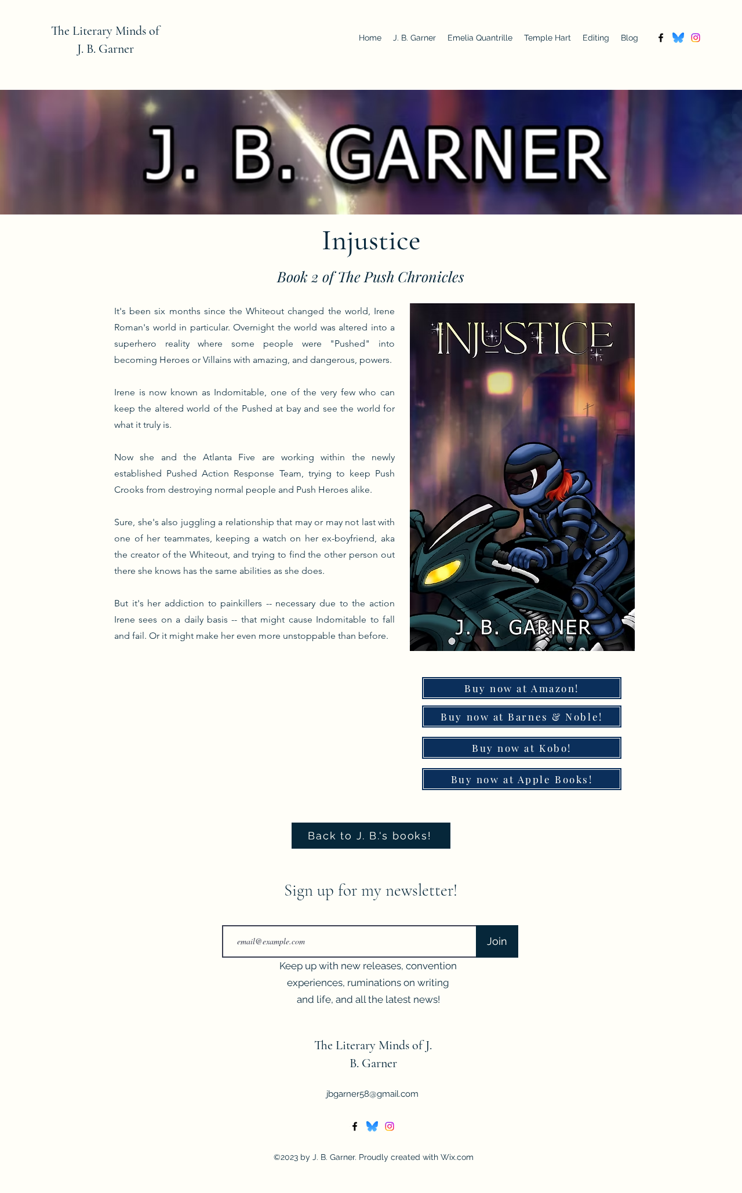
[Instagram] (695, 37)
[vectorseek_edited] (678, 37)
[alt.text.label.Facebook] (661, 37)
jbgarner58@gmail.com (372, 1094)
